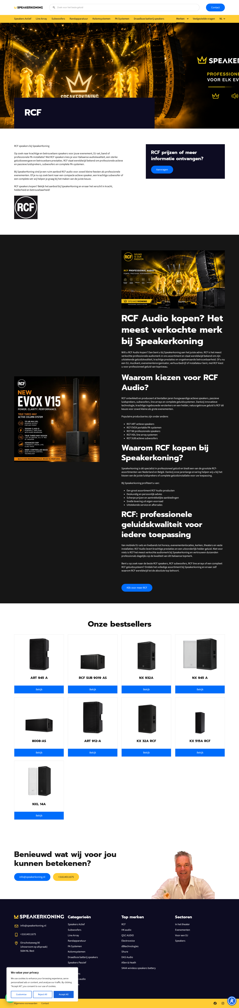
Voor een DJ (181, 935)
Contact (215, 7)
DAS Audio (127, 957)
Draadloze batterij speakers (83, 957)
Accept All (63, 994)
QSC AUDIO (127, 935)
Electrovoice (128, 941)
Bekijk (39, 689)
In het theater (182, 924)
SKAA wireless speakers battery (138, 968)
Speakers (180, 941)
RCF (123, 924)
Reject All (42, 994)
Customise (21, 994)
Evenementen (182, 930)
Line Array (73, 935)
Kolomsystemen (76, 951)
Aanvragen (162, 169)
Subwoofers (74, 930)
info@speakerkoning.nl (32, 877)
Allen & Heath (128, 962)
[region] (42, 984)
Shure (124, 951)
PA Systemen (75, 946)
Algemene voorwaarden (25, 1003)
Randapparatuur (77, 941)
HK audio (126, 930)
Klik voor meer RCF (137, 588)
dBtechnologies (130, 946)
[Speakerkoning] (28, 7)
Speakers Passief (77, 962)
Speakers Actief (76, 924)
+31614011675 (66, 877)
